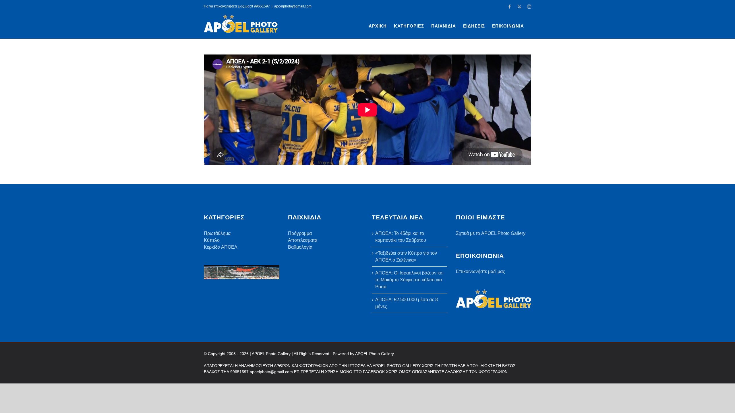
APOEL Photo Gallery (374, 353)
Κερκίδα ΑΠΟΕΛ (220, 247)
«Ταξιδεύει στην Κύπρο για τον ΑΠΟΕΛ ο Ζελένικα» (406, 256)
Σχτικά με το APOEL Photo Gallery (490, 233)
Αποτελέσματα (302, 240)
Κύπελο (212, 240)
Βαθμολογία (300, 247)
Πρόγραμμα (300, 233)
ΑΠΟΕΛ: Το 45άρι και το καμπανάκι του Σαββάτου (400, 237)
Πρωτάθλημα (217, 233)
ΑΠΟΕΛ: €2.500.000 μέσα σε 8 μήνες (406, 303)
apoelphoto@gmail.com (293, 6)
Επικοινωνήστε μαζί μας (480, 271)
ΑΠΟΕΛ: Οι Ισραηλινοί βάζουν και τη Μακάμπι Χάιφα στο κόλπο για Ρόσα (409, 279)
